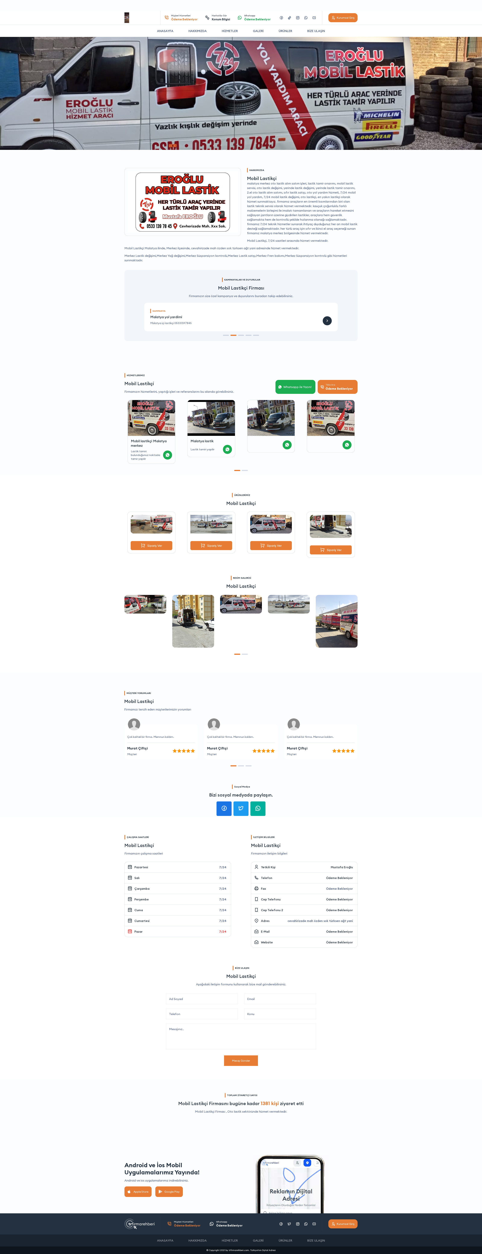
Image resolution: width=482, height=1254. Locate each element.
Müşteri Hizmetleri (184, 17)
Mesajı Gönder (241, 1060)
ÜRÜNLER (285, 31)
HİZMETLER (230, 31)
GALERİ (258, 31)
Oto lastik (234, 1111)
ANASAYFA (165, 31)
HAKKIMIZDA (197, 31)
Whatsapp (257, 17)
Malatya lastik (142, 441)
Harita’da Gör (221, 17)
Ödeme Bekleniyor (339, 878)
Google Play (172, 1191)
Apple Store (140, 1191)
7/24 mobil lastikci (325, 441)
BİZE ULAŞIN (316, 31)
